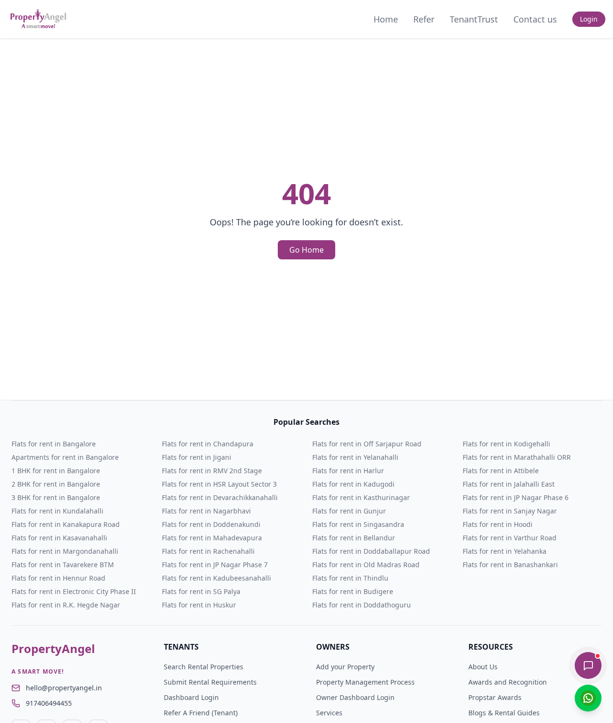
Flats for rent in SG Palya (201, 591)
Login (589, 18)
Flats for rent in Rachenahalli (208, 551)
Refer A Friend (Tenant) (201, 712)
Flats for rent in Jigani (196, 457)
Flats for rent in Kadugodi (353, 484)
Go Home (306, 250)
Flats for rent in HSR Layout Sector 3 (219, 484)
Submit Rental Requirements (210, 682)
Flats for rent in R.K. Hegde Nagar (65, 604)
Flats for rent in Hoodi (498, 524)
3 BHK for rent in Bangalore (55, 497)
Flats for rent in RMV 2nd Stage (212, 470)
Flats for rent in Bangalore (53, 443)
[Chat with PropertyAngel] (588, 665)
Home (386, 19)
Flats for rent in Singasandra (358, 524)
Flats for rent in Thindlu (350, 578)
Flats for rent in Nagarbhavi (206, 510)
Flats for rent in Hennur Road (58, 578)
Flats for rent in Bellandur (353, 537)
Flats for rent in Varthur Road (509, 537)
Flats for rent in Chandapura (207, 443)
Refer (423, 19)
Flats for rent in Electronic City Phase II (73, 591)
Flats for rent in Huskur (199, 604)
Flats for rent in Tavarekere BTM (62, 564)
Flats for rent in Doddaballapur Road (371, 551)
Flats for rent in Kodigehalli (506, 443)
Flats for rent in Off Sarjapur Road (366, 443)
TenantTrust (474, 19)
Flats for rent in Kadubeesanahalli (216, 578)
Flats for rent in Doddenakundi (211, 524)
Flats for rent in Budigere (352, 591)
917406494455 (49, 703)
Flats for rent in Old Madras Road (366, 564)
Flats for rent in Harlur (348, 470)
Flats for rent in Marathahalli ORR (517, 457)
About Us (483, 666)
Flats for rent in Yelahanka (504, 551)
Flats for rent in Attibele (501, 470)
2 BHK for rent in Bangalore (55, 484)
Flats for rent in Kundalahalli (57, 510)
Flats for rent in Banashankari (510, 564)
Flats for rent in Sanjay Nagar (510, 510)
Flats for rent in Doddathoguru (361, 604)
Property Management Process (365, 682)
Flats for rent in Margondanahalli (64, 551)
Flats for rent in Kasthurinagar (361, 497)
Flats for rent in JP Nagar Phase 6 (515, 497)
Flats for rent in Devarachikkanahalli (220, 497)
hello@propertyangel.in (64, 687)
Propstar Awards (495, 697)
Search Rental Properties (203, 666)
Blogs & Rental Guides (504, 712)
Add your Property (345, 666)
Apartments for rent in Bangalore (65, 457)
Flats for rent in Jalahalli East (509, 484)
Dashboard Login (191, 697)
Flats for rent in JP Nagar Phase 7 (215, 564)
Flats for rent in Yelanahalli (355, 457)
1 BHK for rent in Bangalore (55, 470)
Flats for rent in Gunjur (349, 510)
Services (329, 712)
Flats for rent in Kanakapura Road (65, 524)
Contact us (535, 19)
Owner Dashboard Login (355, 697)
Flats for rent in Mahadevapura (212, 537)
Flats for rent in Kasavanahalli (59, 537)
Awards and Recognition (507, 682)
